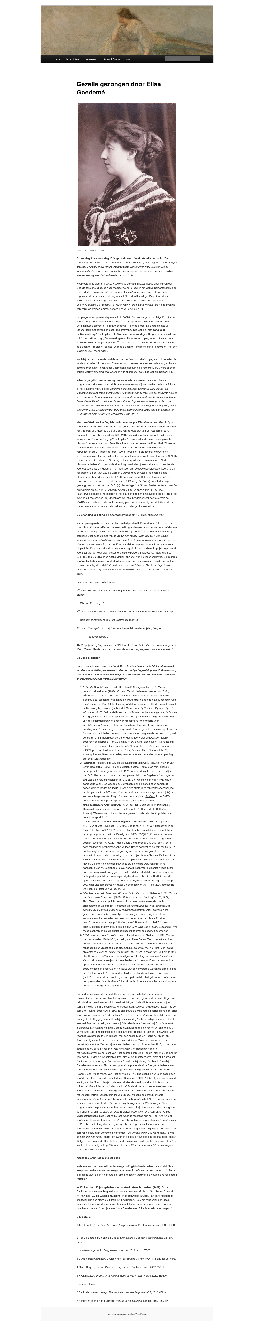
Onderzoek (91, 59)
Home (57, 59)
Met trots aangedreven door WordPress (127, 1313)
